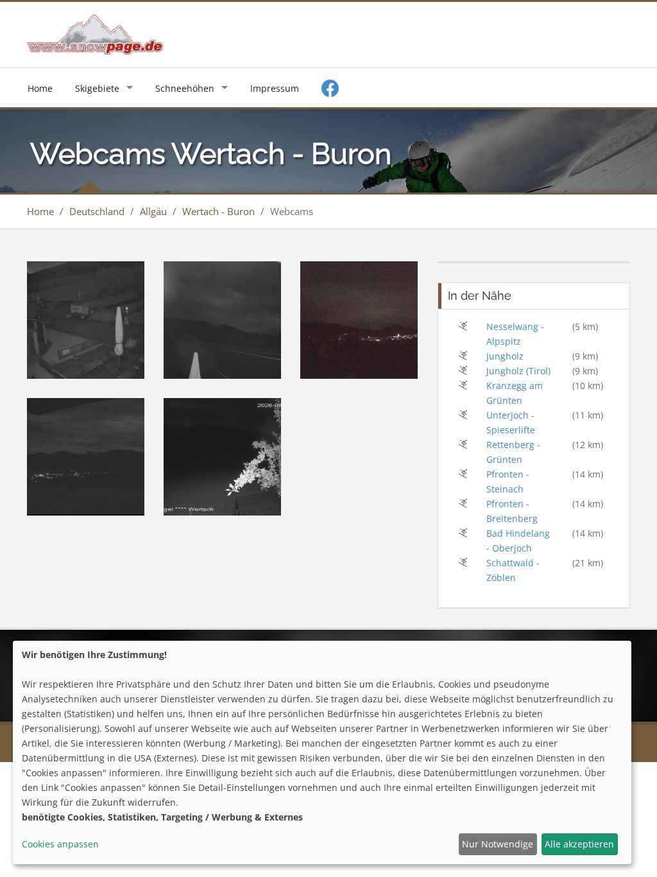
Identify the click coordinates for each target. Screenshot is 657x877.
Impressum (274, 88)
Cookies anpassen (60, 844)
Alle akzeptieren (579, 844)
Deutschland (96, 211)
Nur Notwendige (497, 844)
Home (40, 88)
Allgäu (153, 211)
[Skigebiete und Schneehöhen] (95, 34)
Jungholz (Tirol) (518, 371)
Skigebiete (97, 88)
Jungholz (505, 356)
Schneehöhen (184, 88)
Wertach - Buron (218, 211)
